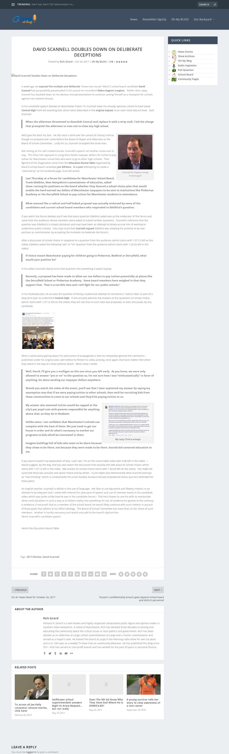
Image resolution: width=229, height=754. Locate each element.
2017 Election (34, 556)
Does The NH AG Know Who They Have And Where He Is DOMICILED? (106, 702)
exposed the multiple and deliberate (59, 86)
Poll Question (186, 70)
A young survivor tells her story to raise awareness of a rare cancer (143, 702)
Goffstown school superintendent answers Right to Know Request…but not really (67, 704)
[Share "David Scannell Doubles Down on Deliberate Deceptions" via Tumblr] (64, 574)
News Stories (185, 51)
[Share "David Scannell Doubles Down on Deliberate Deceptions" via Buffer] (84, 574)
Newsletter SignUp (154, 19)
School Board (185, 74)
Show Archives (186, 56)
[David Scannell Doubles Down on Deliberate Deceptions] (87, 76)
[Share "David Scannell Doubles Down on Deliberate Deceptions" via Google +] (57, 574)
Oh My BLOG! (180, 19)
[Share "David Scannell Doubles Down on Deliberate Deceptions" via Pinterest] (70, 574)
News (133, 19)
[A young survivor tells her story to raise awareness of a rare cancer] (144, 684)
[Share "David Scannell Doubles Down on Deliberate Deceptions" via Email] (97, 574)
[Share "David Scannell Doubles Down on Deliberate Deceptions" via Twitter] (50, 574)
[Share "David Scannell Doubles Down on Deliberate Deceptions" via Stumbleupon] (90, 574)
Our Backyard (203, 19)
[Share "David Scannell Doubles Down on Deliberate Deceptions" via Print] (104, 574)
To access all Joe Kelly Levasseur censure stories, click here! (31, 707)
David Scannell (51, 556)
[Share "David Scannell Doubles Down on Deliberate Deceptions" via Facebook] (43, 574)
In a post (78, 167)
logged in (31, 752)
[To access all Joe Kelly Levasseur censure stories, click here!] (32, 687)
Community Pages (188, 79)
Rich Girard (66, 61)
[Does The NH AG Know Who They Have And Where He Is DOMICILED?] (106, 684)
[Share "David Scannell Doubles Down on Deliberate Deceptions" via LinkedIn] (77, 574)
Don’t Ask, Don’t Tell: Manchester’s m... (53, 4)
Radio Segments (187, 65)
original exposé (104, 110)
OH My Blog (185, 60)
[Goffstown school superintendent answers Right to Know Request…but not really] (69, 684)
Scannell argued (85, 228)
